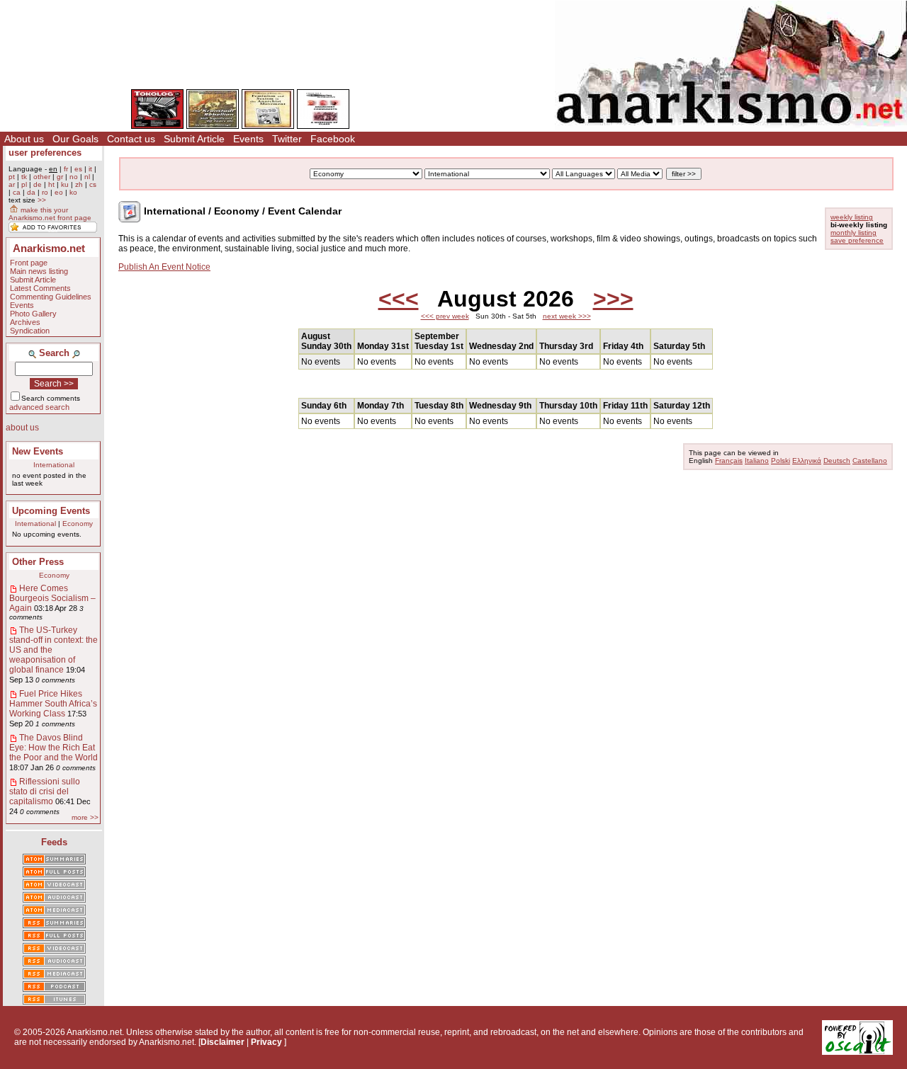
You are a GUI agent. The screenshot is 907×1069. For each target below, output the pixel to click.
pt (12, 177)
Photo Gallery (33, 313)
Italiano (757, 460)
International (53, 465)
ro (45, 192)
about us (22, 428)
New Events (37, 451)
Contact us (131, 138)
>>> (613, 298)
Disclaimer (222, 1042)
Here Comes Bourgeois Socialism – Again (52, 598)
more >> (85, 817)
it (90, 169)
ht (51, 184)
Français (729, 460)
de (37, 184)
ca (17, 192)
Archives (25, 322)
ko (73, 192)
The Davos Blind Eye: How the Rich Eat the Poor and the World (53, 747)
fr (66, 169)
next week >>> (567, 316)
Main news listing (39, 271)
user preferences (45, 152)
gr (60, 177)
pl (24, 184)
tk (24, 177)
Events (248, 138)
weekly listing (851, 217)
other (41, 177)
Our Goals (75, 138)
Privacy (266, 1042)
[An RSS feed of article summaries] (54, 924)
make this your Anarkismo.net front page (50, 214)
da (31, 192)
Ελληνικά (806, 460)
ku (65, 184)
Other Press (38, 561)
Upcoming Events (51, 510)
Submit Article (194, 138)
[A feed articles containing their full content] (54, 937)
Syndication (30, 330)
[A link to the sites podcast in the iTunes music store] (54, 1000)
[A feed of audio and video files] (54, 911)
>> (42, 200)
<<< (398, 298)
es (78, 169)
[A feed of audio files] (54, 898)
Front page (28, 262)
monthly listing (853, 232)
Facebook (332, 138)
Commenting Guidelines (50, 296)
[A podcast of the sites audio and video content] (54, 988)
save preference (857, 240)
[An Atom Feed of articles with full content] (54, 873)
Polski (780, 460)
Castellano (869, 460)
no (73, 177)
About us (24, 138)
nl (87, 177)
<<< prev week (445, 316)
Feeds (54, 842)
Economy (77, 523)
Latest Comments (40, 288)
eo (59, 192)
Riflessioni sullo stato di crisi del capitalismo (44, 791)
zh (79, 184)
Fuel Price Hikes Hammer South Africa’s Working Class (53, 704)
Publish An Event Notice (164, 267)
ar (12, 184)
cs (92, 184)
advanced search (39, 407)
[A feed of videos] (54, 886)
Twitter (287, 138)
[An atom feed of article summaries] (54, 860)
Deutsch (836, 460)
